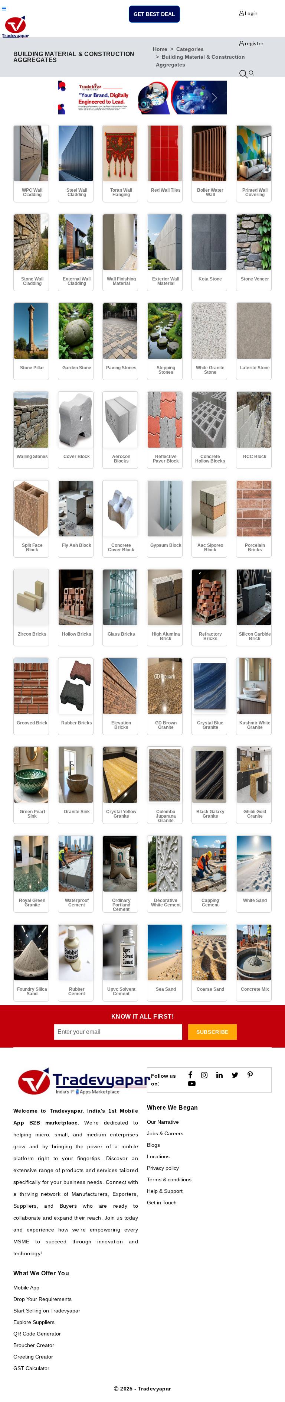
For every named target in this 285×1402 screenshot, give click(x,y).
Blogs (153, 1145)
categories (190, 49)
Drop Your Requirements (42, 1299)
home (160, 49)
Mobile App (26, 1288)
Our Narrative (163, 1122)
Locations (158, 1156)
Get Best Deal (154, 14)
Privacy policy (163, 1168)
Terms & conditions (169, 1179)
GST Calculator (31, 1368)
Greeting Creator (33, 1357)
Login (251, 13)
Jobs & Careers (165, 1133)
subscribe (212, 1032)
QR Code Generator (37, 1334)
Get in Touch (162, 1202)
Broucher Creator (33, 1345)
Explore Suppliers (34, 1322)
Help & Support (165, 1191)
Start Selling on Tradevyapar (46, 1311)
